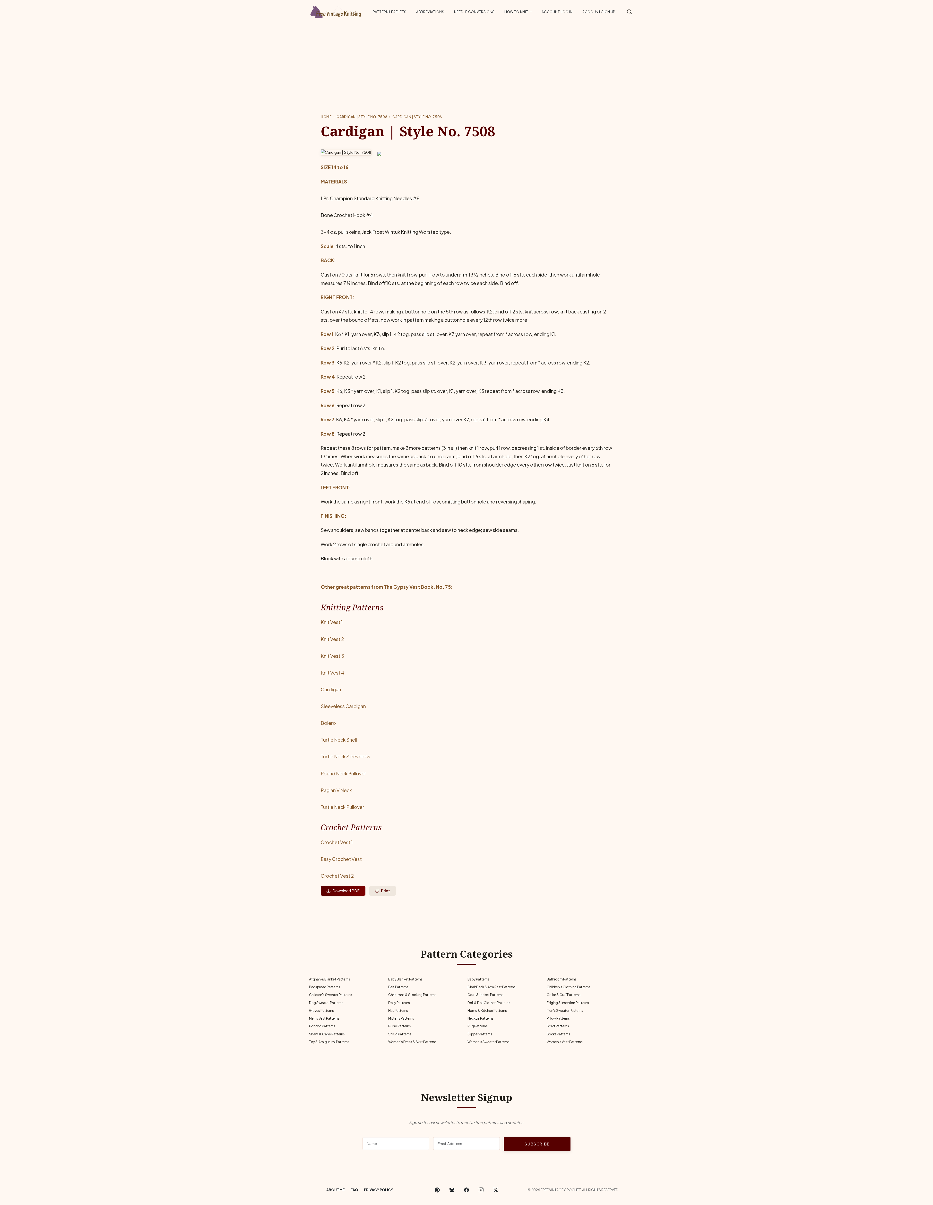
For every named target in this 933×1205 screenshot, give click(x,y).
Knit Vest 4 (332, 673)
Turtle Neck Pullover (342, 807)
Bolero (328, 723)
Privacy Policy (378, 1190)
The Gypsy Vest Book (408, 587)
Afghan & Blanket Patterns (329, 979)
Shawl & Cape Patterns (327, 1034)
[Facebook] (466, 1189)
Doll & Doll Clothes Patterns (488, 1003)
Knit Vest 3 (332, 656)
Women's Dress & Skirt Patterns (412, 1042)
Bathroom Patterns (562, 979)
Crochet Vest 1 (337, 842)
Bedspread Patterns (324, 987)
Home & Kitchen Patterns (487, 1010)
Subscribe (537, 1143)
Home (326, 117)
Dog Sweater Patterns (326, 1003)
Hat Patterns (398, 1010)
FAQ (354, 1190)
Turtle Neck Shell (339, 740)
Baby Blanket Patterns (405, 979)
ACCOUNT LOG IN (557, 12)
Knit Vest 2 (332, 639)
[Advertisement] (466, 60)
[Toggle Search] (629, 12)
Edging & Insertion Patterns (568, 1003)
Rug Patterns (477, 1026)
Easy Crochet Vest (341, 859)
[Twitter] (495, 1189)
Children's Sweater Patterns (330, 995)
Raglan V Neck (336, 790)
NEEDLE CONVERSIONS (474, 12)
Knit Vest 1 (332, 622)
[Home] (336, 11)
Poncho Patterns (322, 1026)
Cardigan (331, 689)
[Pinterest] (437, 1189)
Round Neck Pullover (343, 773)
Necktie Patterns (480, 1018)
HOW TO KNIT (516, 12)
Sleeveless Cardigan (343, 706)
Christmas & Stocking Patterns (412, 995)
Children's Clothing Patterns (568, 987)
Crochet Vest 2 (337, 876)
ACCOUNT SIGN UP (598, 12)
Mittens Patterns (401, 1018)
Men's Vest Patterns (324, 1018)
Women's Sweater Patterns (488, 1042)
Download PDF (346, 890)
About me (335, 1190)
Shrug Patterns (399, 1034)
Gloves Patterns (321, 1010)
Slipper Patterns (479, 1034)
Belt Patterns (398, 987)
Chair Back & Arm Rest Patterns (491, 987)
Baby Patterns (478, 979)
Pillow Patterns (558, 1018)
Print (385, 890)
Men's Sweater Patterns (565, 1010)
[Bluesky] (452, 1189)
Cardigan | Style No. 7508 (362, 117)
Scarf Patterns (558, 1026)
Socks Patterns (558, 1034)
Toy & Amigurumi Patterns (329, 1042)
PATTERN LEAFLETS (389, 12)
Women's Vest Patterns (565, 1042)
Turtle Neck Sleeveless (345, 756)
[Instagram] (481, 1189)
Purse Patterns (399, 1026)
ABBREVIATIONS (430, 12)
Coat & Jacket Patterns (485, 995)
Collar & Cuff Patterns (563, 995)
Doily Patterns (399, 1003)
